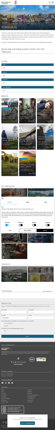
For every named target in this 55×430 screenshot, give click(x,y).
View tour (9, 110)
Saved (21, 101)
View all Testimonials (47, 291)
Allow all (45, 230)
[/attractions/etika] (41, 235)
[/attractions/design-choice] (41, 196)
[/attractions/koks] (14, 235)
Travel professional (8, 323)
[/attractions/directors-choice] (14, 196)
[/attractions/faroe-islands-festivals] (14, 274)
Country (4, 315)
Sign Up (27, 336)
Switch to (27, 423)
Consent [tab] (10, 202)
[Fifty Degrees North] (7, 2)
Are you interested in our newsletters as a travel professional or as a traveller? (18, 321)
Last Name (32, 309)
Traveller (6, 326)
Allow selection (27, 230)
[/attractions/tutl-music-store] (41, 274)
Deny (10, 230)
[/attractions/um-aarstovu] (14, 251)
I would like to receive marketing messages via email (12, 328)
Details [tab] (27, 202)
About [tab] (45, 202)
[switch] (21, 225)
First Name (4, 309)
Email (31, 315)
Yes (5, 330)
